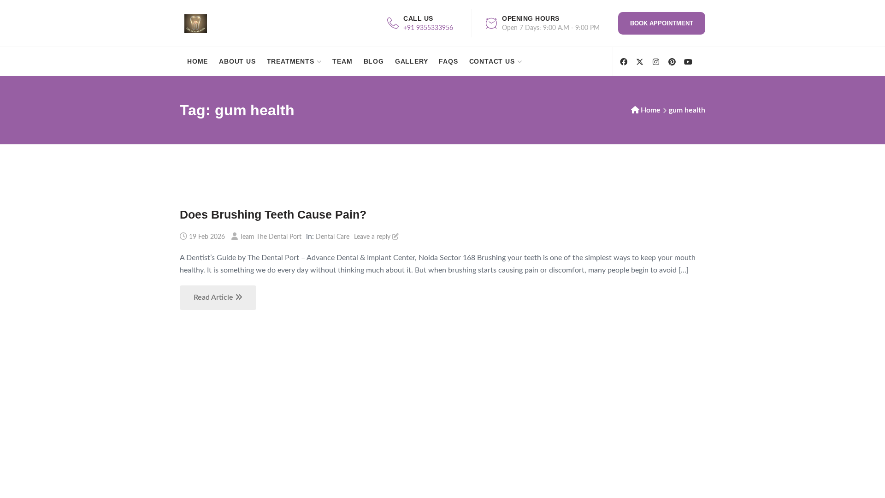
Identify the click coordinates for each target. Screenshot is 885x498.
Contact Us (492, 61)
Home (197, 61)
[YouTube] (688, 61)
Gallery (411, 61)
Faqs (448, 61)
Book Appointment (661, 23)
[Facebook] (623, 61)
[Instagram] (655, 61)
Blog (374, 61)
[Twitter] (639, 61)
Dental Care (332, 237)
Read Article (214, 297)
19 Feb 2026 (207, 237)
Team (342, 61)
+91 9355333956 (428, 28)
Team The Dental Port (270, 237)
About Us (237, 61)
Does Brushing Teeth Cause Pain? (273, 214)
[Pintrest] (672, 61)
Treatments (290, 61)
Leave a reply (373, 237)
